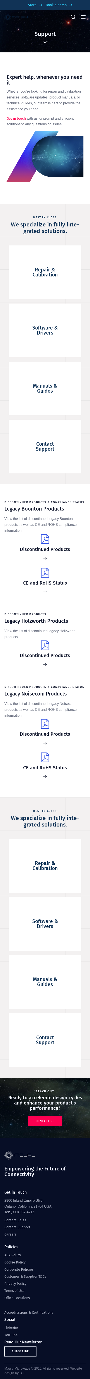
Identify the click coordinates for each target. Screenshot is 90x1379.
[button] (83, 17)
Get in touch (16, 118)
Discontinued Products (45, 549)
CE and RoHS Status (45, 583)
